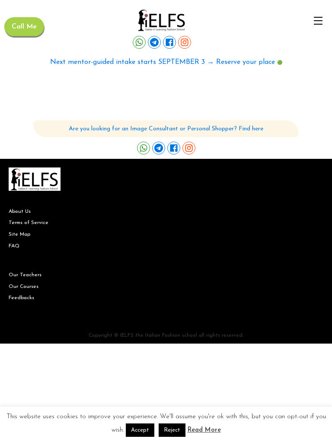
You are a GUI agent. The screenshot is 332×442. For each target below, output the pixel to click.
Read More (204, 430)
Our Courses (23, 286)
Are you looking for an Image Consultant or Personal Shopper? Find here (166, 129)
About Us (20, 211)
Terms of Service (28, 222)
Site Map (19, 234)
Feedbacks (21, 297)
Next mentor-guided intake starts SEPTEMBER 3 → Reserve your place (162, 62)
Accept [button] (140, 430)
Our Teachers (25, 275)
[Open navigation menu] (318, 20)
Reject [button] (172, 430)
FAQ (14, 246)
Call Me (24, 26)
